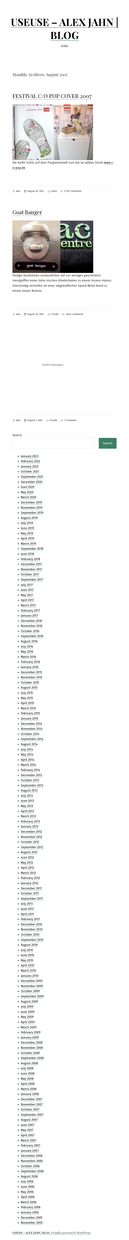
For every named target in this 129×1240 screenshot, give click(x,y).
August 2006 (29, 1176)
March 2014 (28, 765)
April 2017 (27, 600)
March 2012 (28, 873)
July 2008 (27, 1068)
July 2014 (27, 749)
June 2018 (27, 554)
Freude (55, 314)
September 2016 (32, 636)
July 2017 (27, 585)
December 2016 (31, 621)
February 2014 (30, 770)
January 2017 (29, 615)
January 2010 (29, 976)
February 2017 (30, 610)
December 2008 (31, 1042)
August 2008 (29, 1063)
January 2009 (30, 1037)
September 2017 (32, 579)
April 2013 (27, 811)
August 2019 (29, 518)
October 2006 (30, 1166)
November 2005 (32, 1223)
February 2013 (30, 821)
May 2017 (27, 595)
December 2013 (31, 775)
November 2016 (31, 626)
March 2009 (28, 1027)
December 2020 (31, 482)
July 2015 (27, 693)
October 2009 (30, 991)
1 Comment (70, 420)
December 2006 (31, 1156)
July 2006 (27, 1181)
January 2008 (30, 1094)
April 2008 (28, 1084)
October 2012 (30, 842)
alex (18, 191)
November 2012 (31, 837)
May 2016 (27, 651)
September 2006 (32, 1171)
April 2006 (28, 1197)
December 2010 (31, 924)
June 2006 (27, 1187)
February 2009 (30, 1032)
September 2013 (32, 785)
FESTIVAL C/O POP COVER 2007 (52, 95)
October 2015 (30, 682)
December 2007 (31, 1099)
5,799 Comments (72, 191)
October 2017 (30, 574)
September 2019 (32, 513)
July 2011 (27, 904)
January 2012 (29, 883)
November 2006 (32, 1161)
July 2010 (27, 950)
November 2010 (31, 929)
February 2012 (30, 878)
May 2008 (27, 1079)
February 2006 (30, 1207)
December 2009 (31, 981)
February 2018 (30, 559)
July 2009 (27, 1006)
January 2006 (30, 1212)
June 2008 (27, 1073)
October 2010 (30, 934)
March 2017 (28, 605)
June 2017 (27, 590)
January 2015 (29, 718)
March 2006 (28, 1202)
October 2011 (30, 893)
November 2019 (31, 508)
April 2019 (27, 538)
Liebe (54, 191)
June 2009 (27, 1012)
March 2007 (28, 1140)
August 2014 (29, 744)
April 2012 (27, 868)
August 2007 (29, 1120)
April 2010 (27, 965)
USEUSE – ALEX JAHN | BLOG (64, 28)
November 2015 (31, 677)
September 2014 (32, 739)
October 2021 (30, 471)
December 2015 (31, 672)
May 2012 (27, 863)
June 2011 (27, 909)
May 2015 (27, 698)
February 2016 (30, 662)
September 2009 (32, 996)
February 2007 (30, 1145)
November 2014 (31, 729)
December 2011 (31, 888)
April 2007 (27, 1135)
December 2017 (31, 564)
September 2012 (32, 847)
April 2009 (28, 1022)
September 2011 (32, 898)
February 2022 (30, 461)
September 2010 (32, 940)
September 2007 (32, 1115)
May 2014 (27, 754)
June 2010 (27, 955)
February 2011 (30, 919)
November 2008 (32, 1048)
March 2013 (28, 816)
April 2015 (27, 703)
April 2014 (27, 760)
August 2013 (29, 790)
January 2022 (29, 466)
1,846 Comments (74, 314)
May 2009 (27, 1017)
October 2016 (30, 631)
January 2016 (29, 667)
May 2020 (27, 492)
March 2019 (28, 544)
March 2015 (28, 708)
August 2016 (29, 641)
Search (17, 435)
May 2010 (27, 960)
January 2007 (30, 1151)
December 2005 (31, 1217)
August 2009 (29, 1001)
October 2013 (30, 780)
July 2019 (27, 523)
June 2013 (27, 801)
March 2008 (28, 1089)
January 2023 (29, 456)
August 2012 (29, 852)
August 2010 (29, 945)
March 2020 (28, 497)
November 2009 (32, 986)
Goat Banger (27, 212)
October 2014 (30, 734)
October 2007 (30, 1109)
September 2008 (32, 1058)
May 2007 (27, 1130)
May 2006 (27, 1192)
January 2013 (29, 826)
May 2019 (27, 533)
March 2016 (28, 657)
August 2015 (29, 687)
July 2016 (27, 646)
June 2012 (27, 857)
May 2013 (27, 806)
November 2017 (31, 569)
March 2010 (28, 970)
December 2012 (31, 832)
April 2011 (27, 914)
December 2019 (31, 502)
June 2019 (27, 528)
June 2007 (27, 1125)
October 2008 (30, 1053)
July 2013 (27, 796)
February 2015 (30, 713)
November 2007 (32, 1104)
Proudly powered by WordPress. (71, 1232)
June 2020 (27, 487)
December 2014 (31, 724)
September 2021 (32, 477)
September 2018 (32, 549)
